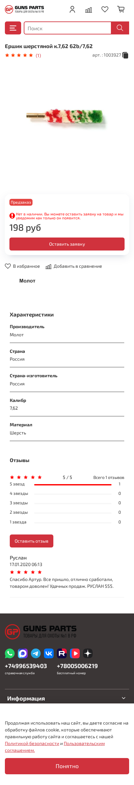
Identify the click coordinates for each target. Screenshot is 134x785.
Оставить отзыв (31, 541)
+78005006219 (77, 665)
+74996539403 (26, 665)
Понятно (67, 766)
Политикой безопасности (32, 743)
